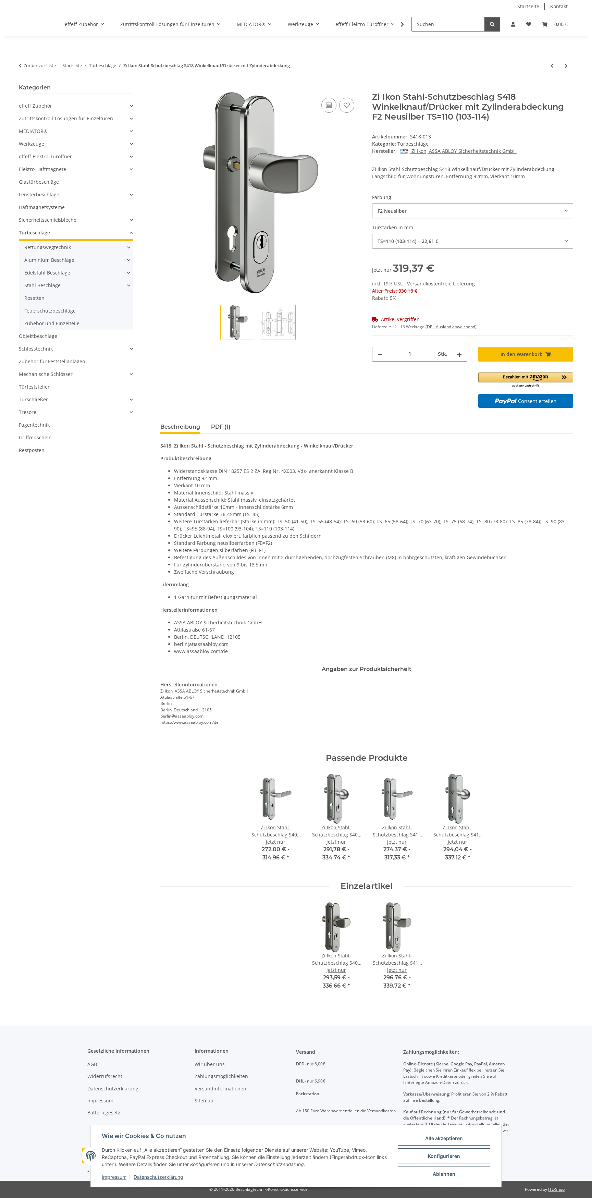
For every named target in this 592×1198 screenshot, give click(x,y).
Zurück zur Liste (40, 65)
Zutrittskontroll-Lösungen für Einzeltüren (66, 118)
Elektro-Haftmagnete (42, 169)
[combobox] (472, 211)
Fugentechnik (34, 424)
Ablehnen (444, 1174)
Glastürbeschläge (39, 182)
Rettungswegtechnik (47, 247)
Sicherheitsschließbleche (47, 220)
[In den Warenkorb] (165, 88)
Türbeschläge (413, 143)
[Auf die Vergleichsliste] (328, 105)
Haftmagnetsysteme (42, 207)
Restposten (32, 450)
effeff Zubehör (35, 105)
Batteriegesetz (103, 1112)
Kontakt (559, 6)
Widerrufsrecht (104, 1076)
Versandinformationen (220, 1088)
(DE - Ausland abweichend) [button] (451, 327)
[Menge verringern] (379, 354)
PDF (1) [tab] (221, 427)
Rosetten (34, 298)
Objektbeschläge (38, 336)
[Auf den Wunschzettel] (346, 105)
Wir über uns (210, 1064)
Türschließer (33, 399)
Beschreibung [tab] (180, 427)
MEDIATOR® (33, 131)
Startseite (528, 6)
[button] (513, 24)
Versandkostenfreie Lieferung (441, 283)
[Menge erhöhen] (459, 354)
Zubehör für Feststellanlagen (52, 361)
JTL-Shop (556, 1189)
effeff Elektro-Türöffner (45, 156)
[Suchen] (492, 24)
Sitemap (204, 1100)
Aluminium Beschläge (49, 260)
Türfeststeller (34, 386)
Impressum (114, 1177)
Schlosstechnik (36, 348)
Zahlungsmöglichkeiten (221, 1076)
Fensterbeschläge (39, 194)
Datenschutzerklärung (158, 1177)
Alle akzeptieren (444, 1138)
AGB (92, 1064)
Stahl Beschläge (42, 285)
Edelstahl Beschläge (47, 272)
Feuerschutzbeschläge (50, 310)
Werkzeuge (31, 143)
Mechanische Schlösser (46, 374)
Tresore (27, 412)
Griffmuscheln (35, 437)
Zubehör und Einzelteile (51, 323)
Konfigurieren (444, 1156)
